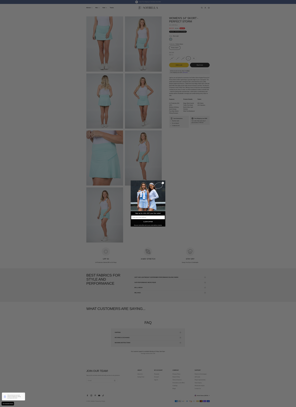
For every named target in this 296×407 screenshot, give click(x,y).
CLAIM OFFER (148, 222)
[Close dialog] (163, 183)
